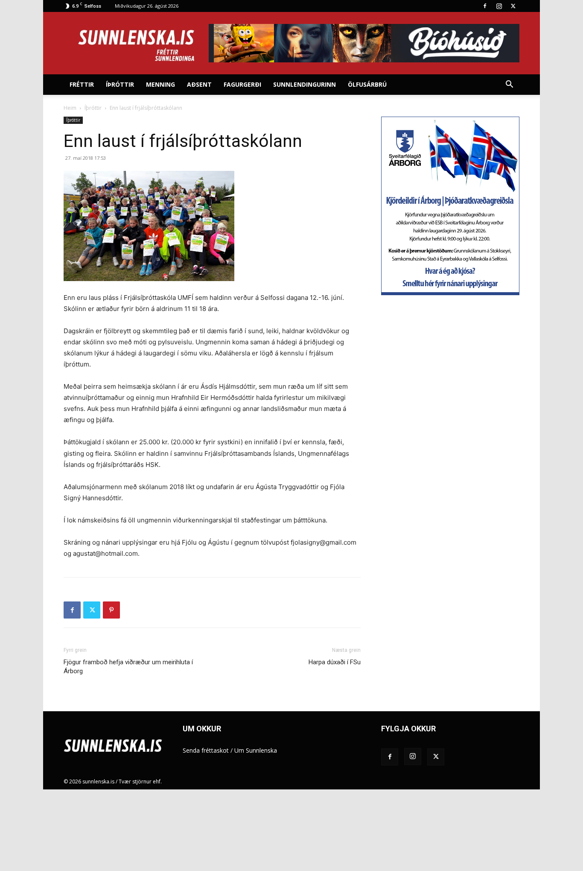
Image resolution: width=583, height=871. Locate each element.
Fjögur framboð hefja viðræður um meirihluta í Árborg (128, 666)
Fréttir (82, 84)
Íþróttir (120, 84)
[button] (509, 85)
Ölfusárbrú (367, 84)
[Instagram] (499, 6)
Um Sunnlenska (255, 750)
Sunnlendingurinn (304, 84)
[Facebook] (484, 6)
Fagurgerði (242, 84)
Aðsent (199, 84)
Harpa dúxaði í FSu (335, 662)
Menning (160, 84)
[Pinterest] (111, 610)
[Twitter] (513, 6)
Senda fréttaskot (206, 750)
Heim (70, 107)
